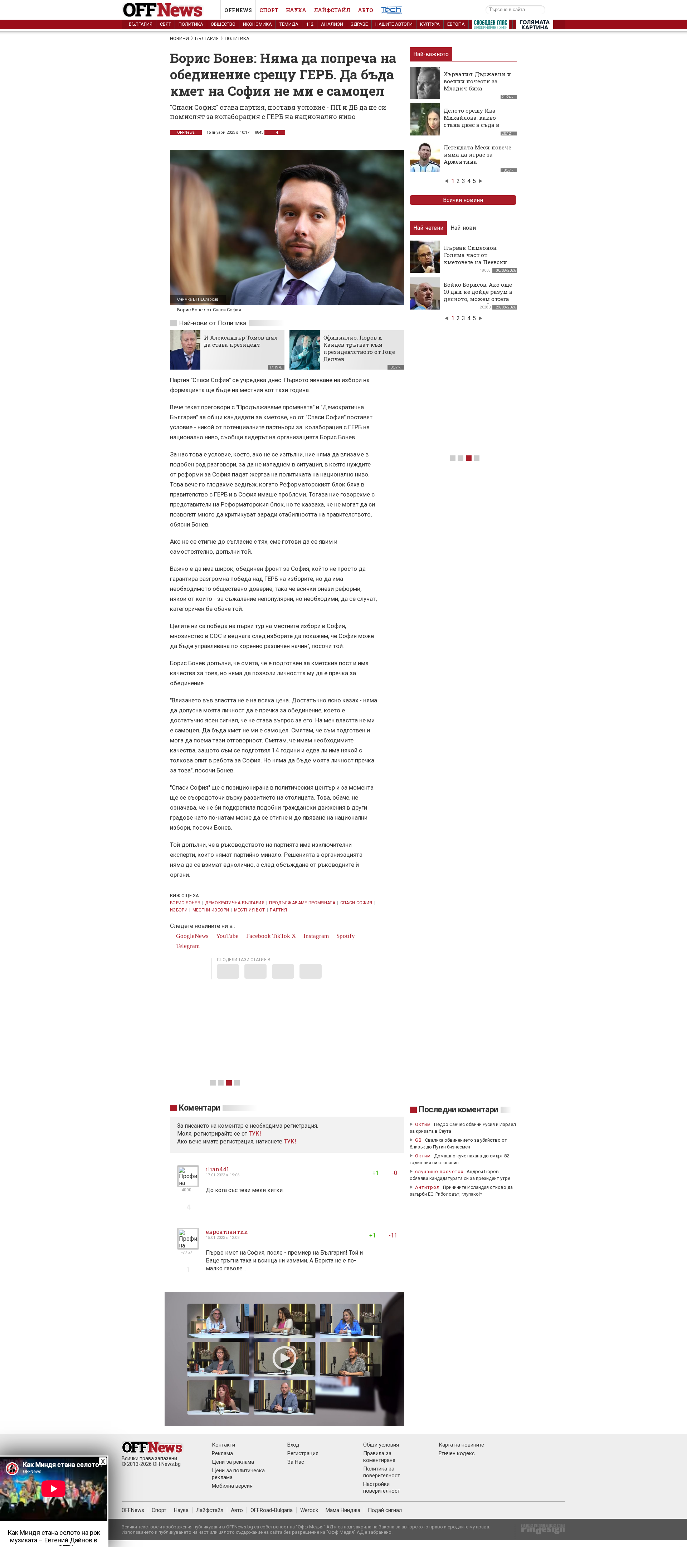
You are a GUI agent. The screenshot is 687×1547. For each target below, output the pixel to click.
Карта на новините (461, 1445)
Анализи (332, 24)
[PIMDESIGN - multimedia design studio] (540, 1531)
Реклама (222, 1453)
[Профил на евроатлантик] (188, 1246)
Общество (223, 24)
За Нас (295, 1462)
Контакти (223, 1445)
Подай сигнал (385, 1510)
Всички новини (463, 200)
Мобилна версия (232, 1486)
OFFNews (186, 132)
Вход (293, 1445)
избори (178, 910)
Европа (456, 24)
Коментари (199, 1108)
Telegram (187, 946)
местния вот (249, 910)
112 (309, 24)
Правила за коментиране (379, 1456)
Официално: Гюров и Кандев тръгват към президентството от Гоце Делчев (359, 348)
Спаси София (356, 902)
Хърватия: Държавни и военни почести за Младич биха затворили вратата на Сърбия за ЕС (477, 88)
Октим (423, 1124)
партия (278, 910)
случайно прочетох (439, 1171)
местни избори (211, 910)
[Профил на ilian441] (188, 1184)
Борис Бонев (185, 902)
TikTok (281, 936)
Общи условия (381, 1445)
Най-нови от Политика (213, 323)
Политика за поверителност (381, 1472)
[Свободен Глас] (490, 26)
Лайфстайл (332, 10)
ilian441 (217, 1169)
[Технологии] (391, 11)
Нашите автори (394, 24)
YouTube (227, 936)
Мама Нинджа (343, 1510)
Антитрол (427, 1187)
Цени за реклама (233, 1462)
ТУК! (290, 1141)
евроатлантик (227, 1231)
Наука (296, 10)
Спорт (268, 10)
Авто (365, 10)
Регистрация (302, 1453)
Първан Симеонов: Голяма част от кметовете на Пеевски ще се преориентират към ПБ (475, 262)
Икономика (257, 24)
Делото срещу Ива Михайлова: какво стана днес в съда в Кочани (471, 121)
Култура (430, 24)
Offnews (238, 10)
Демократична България (234, 902)
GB (418, 1140)
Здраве (359, 24)
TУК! (255, 1133)
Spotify (345, 936)
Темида (288, 24)
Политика (191, 24)
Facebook (258, 936)
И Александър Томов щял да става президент (241, 341)
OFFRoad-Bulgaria (271, 1510)
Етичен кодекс (457, 1453)
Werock (309, 1510)
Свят (165, 24)
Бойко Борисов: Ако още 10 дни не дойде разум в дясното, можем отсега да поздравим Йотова (478, 295)
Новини (179, 38)
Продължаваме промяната (302, 902)
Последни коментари (458, 1109)
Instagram (315, 936)
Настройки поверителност (381, 1487)
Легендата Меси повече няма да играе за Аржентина (477, 154)
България (140, 24)
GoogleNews (192, 936)
